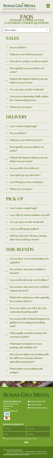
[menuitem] (15, 451)
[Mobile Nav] (48, 6)
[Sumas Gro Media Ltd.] (19, 6)
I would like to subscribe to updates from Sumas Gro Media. (20, 438)
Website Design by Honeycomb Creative (16, 455)
